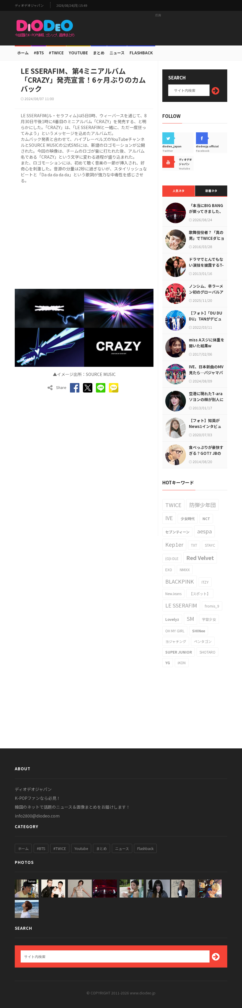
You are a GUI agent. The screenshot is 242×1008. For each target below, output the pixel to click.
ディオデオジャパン (29, 5)
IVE (169, 518)
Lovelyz (172, 619)
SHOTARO (207, 651)
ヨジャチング (175, 641)
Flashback (141, 53)
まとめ (98, 53)
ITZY (205, 581)
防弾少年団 (202, 505)
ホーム (23, 53)
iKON (182, 662)
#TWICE (59, 848)
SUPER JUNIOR (178, 651)
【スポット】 (199, 593)
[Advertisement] (158, 28)
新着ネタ (211, 190)
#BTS (39, 53)
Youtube (81, 848)
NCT (206, 518)
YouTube (78, 53)
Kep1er (174, 544)
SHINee (198, 630)
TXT (194, 545)
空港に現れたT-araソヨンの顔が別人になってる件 (206, 399)
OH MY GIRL (174, 630)
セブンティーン (177, 531)
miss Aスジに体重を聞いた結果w (206, 343)
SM (190, 618)
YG (167, 662)
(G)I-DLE (172, 558)
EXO (168, 569)
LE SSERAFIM (181, 605)
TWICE (173, 505)
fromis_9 (212, 605)
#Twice (56, 53)
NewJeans (173, 593)
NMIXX (185, 569)
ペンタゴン (203, 641)
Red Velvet (200, 557)
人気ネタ (178, 190)
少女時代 (188, 518)
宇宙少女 (209, 619)
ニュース (117, 53)
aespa (204, 531)
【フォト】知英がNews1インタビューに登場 (205, 426)
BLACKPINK (179, 581)
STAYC (210, 545)
